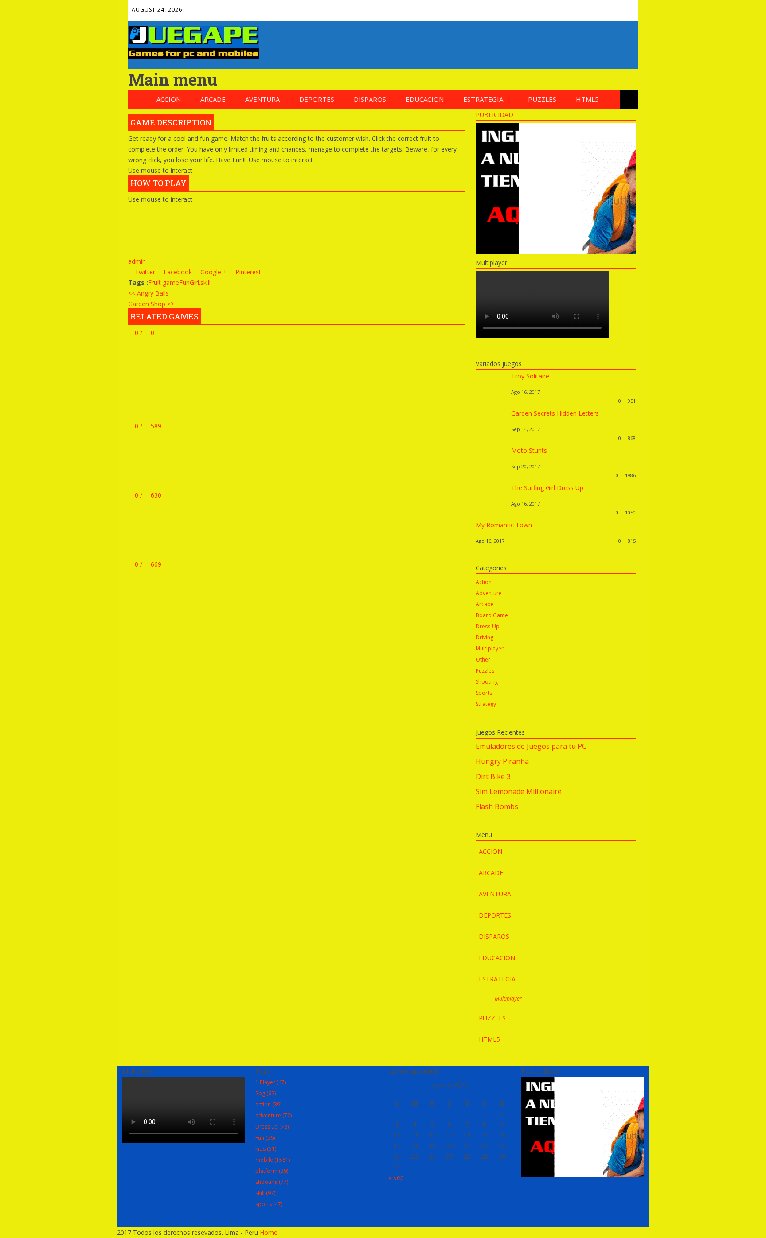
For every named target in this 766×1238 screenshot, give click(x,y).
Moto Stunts (529, 450)
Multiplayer (490, 648)
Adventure (489, 593)
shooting (271, 1182)
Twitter (548, 7)
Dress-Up (488, 626)
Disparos (370, 99)
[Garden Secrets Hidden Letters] (491, 438)
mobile (272, 1160)
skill (205, 282)
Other (483, 659)
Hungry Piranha (502, 761)
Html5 (587, 99)
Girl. (195, 282)
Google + (213, 272)
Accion (168, 99)
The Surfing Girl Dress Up (547, 487)
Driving (484, 637)
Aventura (262, 99)
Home (268, 1232)
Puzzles (542, 99)
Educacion (425, 99)
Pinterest (586, 7)
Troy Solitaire (530, 376)
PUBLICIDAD (494, 114)
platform (271, 1171)
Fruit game (163, 282)
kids (265, 1148)
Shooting (487, 681)
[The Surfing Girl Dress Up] (491, 512)
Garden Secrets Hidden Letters (555, 413)
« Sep (396, 1177)
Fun (184, 282)
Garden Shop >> (151, 304)
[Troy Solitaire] (491, 401)
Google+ (567, 7)
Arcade (213, 99)
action (268, 1104)
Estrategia (483, 99)
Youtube (606, 7)
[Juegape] (193, 57)
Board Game (492, 615)
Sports (484, 693)
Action (484, 582)
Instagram (625, 7)
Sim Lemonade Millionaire (519, 791)
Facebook (529, 7)
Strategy (486, 704)
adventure (273, 1115)
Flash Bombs (497, 806)
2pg (265, 1093)
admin (137, 261)
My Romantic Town (504, 525)
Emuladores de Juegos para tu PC (531, 746)
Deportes (316, 99)
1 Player (270, 1082)
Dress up (272, 1126)
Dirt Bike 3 (493, 776)
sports (268, 1204)
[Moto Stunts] (491, 475)
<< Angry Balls (148, 293)
